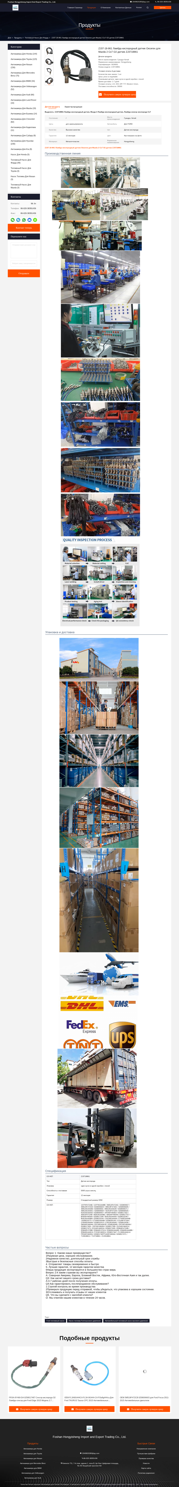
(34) (23, 81)
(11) (23, 128)
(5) (20, 155)
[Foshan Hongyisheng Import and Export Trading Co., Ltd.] (15, 7)
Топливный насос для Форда (36, 38)
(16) (23, 101)
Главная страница (74, 8)
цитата (162, 8)
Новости (146, 1463)
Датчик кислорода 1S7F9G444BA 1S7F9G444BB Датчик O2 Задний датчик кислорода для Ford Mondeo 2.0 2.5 (144, 1399)
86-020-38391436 (164, 2)
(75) (23, 74)
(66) (22, 95)
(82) (23, 120)
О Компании (106, 8)
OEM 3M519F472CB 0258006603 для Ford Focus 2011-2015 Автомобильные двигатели (33, 1399)
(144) (24, 54)
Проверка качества (146, 1458)
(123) (24, 59)
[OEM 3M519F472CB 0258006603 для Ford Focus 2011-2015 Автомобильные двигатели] (34, 1371)
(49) (21, 161)
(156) (21, 65)
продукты (18, 38)
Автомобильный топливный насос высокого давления (126, 1321)
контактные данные (123, 8)
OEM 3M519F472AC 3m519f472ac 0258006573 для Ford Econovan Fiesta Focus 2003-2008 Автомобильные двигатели (89, 1399)
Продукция (91, 8)
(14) (24, 114)
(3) (21, 169)
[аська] (35, 219)
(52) (24, 87)
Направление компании (146, 1449)
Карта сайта (146, 1468)
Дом (9, 38)
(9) (23, 136)
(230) (22, 142)
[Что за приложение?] (23, 219)
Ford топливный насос (55, 1321)
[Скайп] (18, 219)
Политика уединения (146, 1473)
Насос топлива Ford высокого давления (85, 1321)
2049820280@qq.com (141, 2)
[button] (49, 84)
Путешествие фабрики (146, 1454)
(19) (23, 108)
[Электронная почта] (29, 219)
